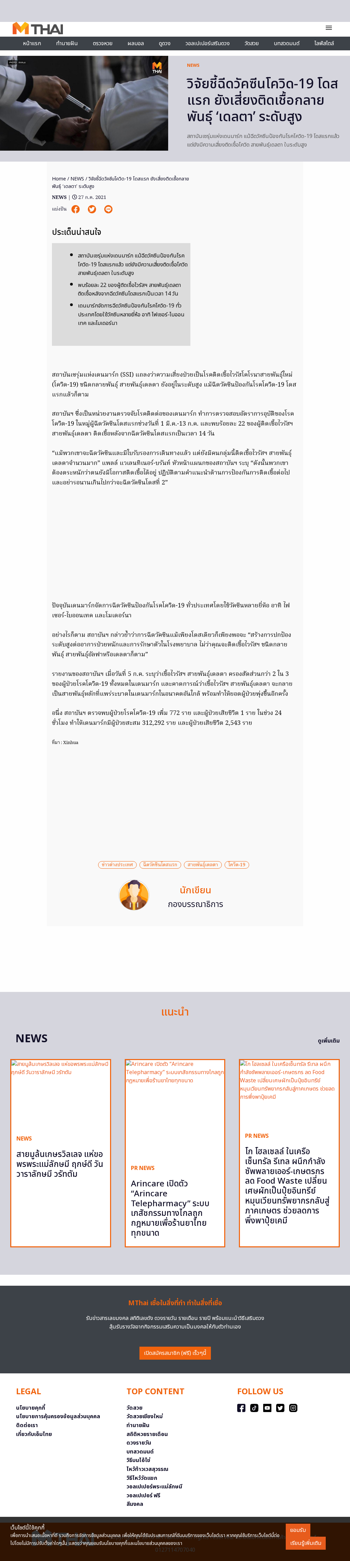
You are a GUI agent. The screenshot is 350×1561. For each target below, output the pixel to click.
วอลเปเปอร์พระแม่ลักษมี (154, 1487)
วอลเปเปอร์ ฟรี (143, 1495)
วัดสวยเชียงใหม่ (144, 1416)
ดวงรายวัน (138, 1443)
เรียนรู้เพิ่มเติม (305, 1543)
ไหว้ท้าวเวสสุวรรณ (147, 1469)
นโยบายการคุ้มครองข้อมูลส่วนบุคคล (58, 1416)
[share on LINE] (108, 209)
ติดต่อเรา (27, 1425)
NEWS (193, 65)
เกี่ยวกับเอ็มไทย (34, 1434)
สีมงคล (134, 1504)
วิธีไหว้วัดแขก (141, 1478)
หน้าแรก (32, 43)
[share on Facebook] (76, 209)
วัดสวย (252, 43)
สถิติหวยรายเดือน (147, 1434)
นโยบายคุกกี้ (30, 1408)
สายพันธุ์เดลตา (203, 865)
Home (59, 178)
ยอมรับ (298, 1530)
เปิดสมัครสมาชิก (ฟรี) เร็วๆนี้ (175, 1353)
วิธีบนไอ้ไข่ (138, 1460)
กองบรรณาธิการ (195, 904)
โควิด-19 (236, 865)
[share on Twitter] (92, 209)
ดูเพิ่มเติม (329, 1041)
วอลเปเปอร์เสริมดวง (208, 43)
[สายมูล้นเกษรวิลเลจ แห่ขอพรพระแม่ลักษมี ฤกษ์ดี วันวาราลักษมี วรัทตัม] (60, 1095)
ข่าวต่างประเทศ (117, 865)
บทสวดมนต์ (286, 43)
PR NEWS (142, 1168)
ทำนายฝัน (67, 43)
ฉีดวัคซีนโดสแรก (160, 865)
